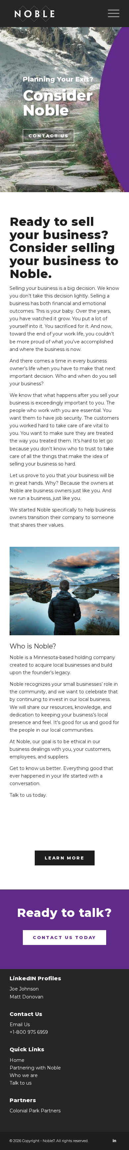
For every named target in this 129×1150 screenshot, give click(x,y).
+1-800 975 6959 (29, 1032)
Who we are (24, 1075)
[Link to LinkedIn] (114, 1140)
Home (17, 1060)
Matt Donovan (26, 997)
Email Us (20, 1025)
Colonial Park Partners (35, 1111)
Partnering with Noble (35, 1068)
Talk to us (20, 1083)
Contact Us (48, 135)
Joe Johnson (24, 989)
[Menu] (110, 13)
